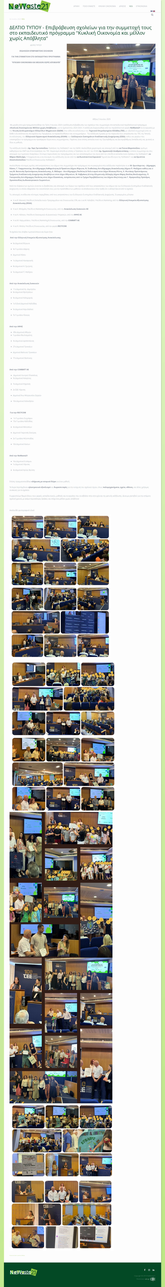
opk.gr (147, 1279)
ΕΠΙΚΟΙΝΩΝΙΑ (141, 6)
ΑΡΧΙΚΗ (76, 6)
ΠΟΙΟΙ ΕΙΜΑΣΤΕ (89, 6)
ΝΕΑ (131, 6)
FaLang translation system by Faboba (17, 1255)
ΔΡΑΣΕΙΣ (122, 6)
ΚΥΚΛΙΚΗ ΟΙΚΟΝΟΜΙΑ (107, 6)
